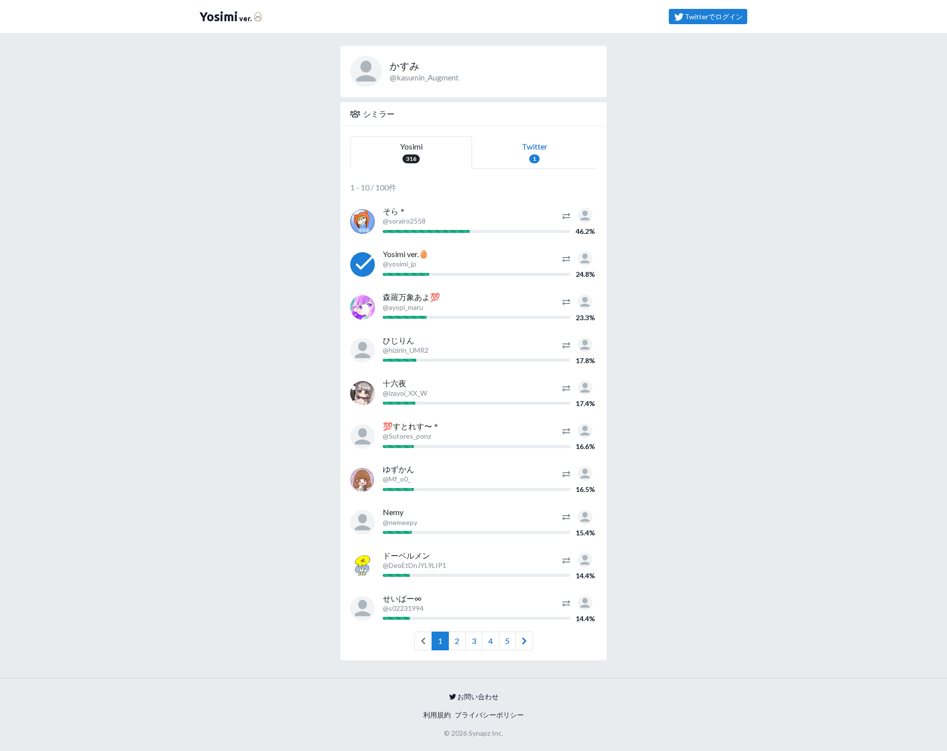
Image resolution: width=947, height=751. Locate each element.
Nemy (393, 512)
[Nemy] (362, 522)
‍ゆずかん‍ (398, 469)
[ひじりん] (362, 350)
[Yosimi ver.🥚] (362, 264)
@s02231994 (403, 608)
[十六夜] (362, 393)
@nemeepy (400, 522)
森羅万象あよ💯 (411, 296)
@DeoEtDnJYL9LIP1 (414, 565)
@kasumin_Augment (424, 77)
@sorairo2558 (404, 221)
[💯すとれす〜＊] (362, 436)
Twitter (534, 152)
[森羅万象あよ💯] (362, 307)
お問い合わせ (478, 696)
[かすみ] (585, 214)
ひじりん (398, 340)
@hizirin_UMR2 (406, 350)
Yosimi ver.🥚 (406, 254)
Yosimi (411, 152)
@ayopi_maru (403, 307)
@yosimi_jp (399, 264)
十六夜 (394, 383)
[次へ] (524, 641)
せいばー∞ (402, 598)
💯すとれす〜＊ (411, 426)
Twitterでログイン (714, 16)
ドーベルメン (406, 555)
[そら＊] (362, 221)
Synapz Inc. (486, 733)
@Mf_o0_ (397, 479)
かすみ (404, 66)
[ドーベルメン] (362, 565)
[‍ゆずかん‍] (362, 479)
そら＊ (394, 211)
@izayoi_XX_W (405, 393)
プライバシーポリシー (489, 715)
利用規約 (437, 715)
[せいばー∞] (362, 608)
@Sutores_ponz (407, 436)
